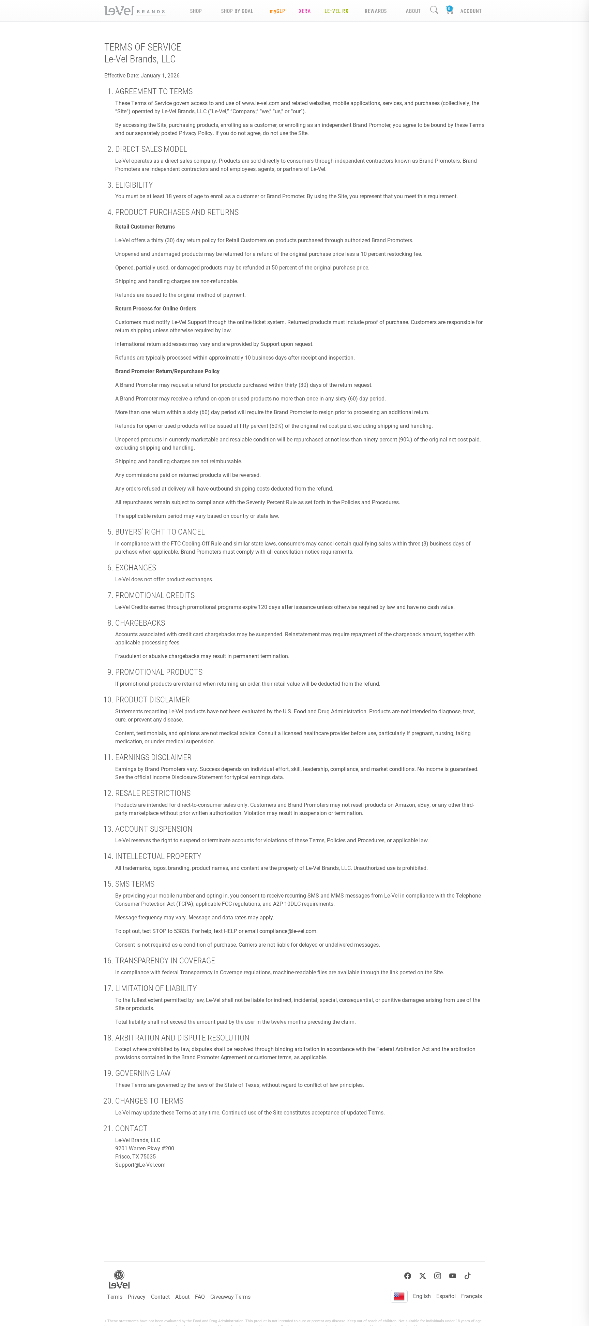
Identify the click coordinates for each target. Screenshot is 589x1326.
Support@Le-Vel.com (140, 1164)
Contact (160, 1296)
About (182, 1296)
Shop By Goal (237, 10)
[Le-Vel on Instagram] (437, 1276)
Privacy (137, 1296)
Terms (114, 1296)
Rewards (376, 10)
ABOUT (413, 10)
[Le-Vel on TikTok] (467, 1276)
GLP (277, 10)
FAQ (200, 1296)
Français (471, 1295)
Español (446, 1295)
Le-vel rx (336, 10)
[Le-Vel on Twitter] (422, 1276)
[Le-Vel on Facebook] (407, 1276)
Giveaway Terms (230, 1296)
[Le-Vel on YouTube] (452, 1276)
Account (471, 10)
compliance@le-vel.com (287, 930)
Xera (305, 10)
